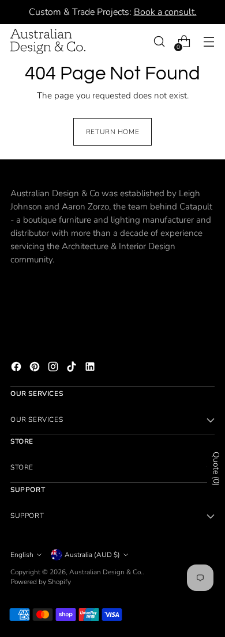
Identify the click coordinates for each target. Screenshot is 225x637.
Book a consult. (165, 12)
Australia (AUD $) (92, 554)
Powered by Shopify (40, 581)
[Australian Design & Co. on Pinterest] (36, 368)
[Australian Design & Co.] (47, 41)
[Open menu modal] (208, 42)
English (21, 554)
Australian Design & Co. (105, 572)
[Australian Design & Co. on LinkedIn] (91, 368)
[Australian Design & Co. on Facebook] (17, 368)
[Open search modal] (159, 42)
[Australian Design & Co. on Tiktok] (73, 368)
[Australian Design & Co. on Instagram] (54, 368)
